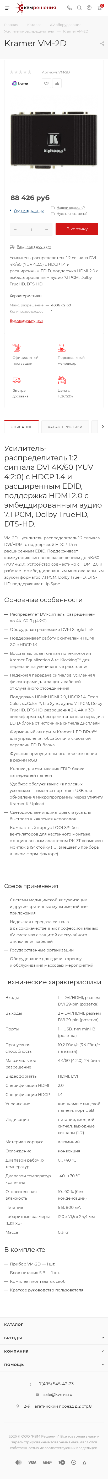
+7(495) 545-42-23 (55, 1384)
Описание (21, 427)
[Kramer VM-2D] (54, 139)
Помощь (14, 1365)
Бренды (13, 1338)
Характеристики (65, 427)
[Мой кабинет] (89, 8)
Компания (16, 1351)
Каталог (13, 1324)
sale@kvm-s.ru (58, 1394)
